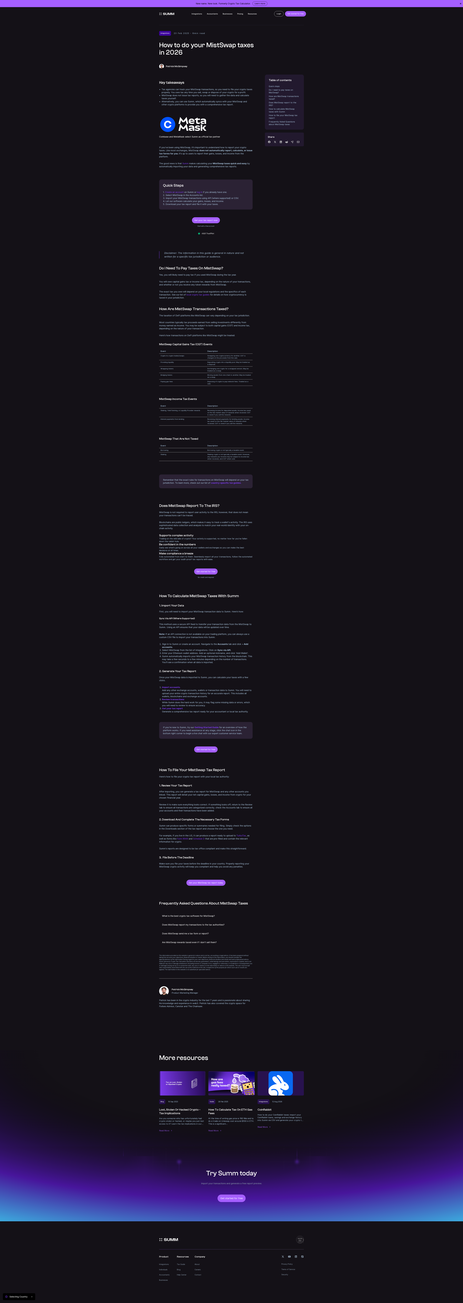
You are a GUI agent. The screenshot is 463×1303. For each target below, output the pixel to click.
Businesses (227, 14)
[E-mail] (298, 141)
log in (199, 192)
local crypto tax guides (197, 294)
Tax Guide (181, 1264)
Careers (198, 1270)
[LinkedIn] (280, 141)
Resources (252, 14)
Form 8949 (182, 838)
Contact (198, 1275)
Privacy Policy (287, 1264)
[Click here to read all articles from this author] (206, 997)
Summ (185, 163)
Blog (178, 1270)
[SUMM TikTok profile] (302, 1256)
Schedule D (199, 838)
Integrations (197, 14)
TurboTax (241, 835)
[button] (206, 916)
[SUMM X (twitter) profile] (282, 1256)
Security (284, 1274)
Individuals (163, 1270)
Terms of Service (288, 1269)
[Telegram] (292, 141)
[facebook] (269, 141)
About (197, 1264)
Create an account (174, 192)
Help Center (181, 1275)
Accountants (212, 14)
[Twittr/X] (275, 141)
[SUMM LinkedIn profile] (295, 1256)
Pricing (240, 14)
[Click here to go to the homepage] (166, 14)
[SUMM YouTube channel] (289, 1256)
